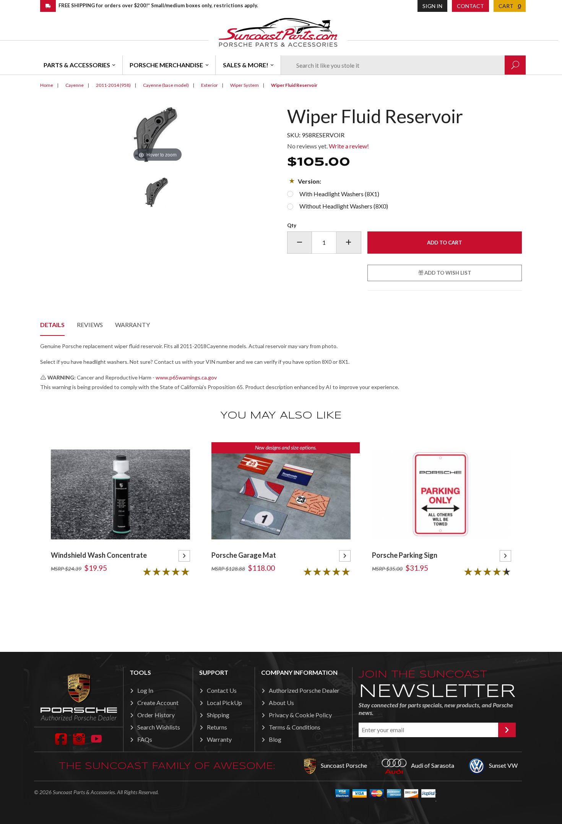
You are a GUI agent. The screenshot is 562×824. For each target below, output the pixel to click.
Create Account (158, 702)
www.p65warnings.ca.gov (186, 377)
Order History (156, 714)
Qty (291, 225)
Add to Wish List (447, 273)
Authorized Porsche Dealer (304, 690)
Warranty (132, 324)
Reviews (90, 324)
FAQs (144, 739)
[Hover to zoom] (157, 134)
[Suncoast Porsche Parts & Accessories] (278, 32)
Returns (217, 727)
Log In (145, 690)
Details (52, 324)
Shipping (218, 714)
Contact (470, 6)
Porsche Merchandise (166, 64)
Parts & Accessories (77, 64)
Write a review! (349, 146)
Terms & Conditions (294, 727)
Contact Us (222, 690)
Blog (275, 739)
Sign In (432, 6)
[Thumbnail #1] (157, 192)
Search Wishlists (158, 727)
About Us (281, 702)
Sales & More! (245, 64)
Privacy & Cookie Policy (300, 714)
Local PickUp (224, 702)
